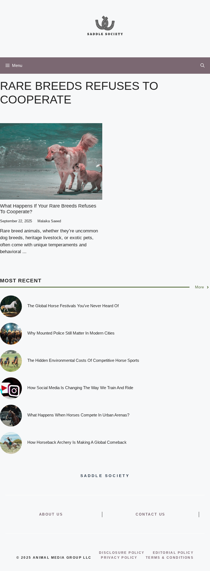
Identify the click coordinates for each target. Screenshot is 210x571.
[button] (202, 65)
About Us (51, 514)
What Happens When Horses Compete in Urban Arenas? (78, 415)
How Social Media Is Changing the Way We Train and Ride (80, 387)
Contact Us (150, 514)
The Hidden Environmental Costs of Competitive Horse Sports (83, 360)
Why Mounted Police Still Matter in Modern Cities (71, 333)
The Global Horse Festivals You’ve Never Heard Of (73, 305)
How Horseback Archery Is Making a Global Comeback (77, 442)
